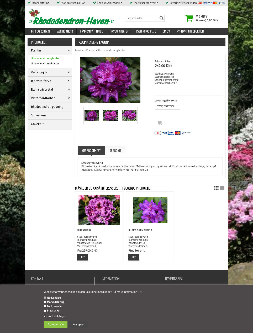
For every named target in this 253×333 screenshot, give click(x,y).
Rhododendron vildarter (45, 63)
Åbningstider (65, 31)
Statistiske (53, 310)
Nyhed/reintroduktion (190, 31)
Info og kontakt (40, 31)
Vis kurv (201, 16)
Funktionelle (54, 306)
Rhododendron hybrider (45, 58)
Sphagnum (38, 115)
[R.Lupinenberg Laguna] (91, 115)
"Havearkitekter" (119, 31)
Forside (79, 50)
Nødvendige (54, 297)
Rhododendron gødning (47, 106)
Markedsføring (55, 301)
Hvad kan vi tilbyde (91, 31)
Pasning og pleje (146, 31)
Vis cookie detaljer (54, 316)
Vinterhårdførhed (43, 98)
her (139, 291)
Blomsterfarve (41, 81)
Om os (166, 31)
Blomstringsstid (42, 89)
